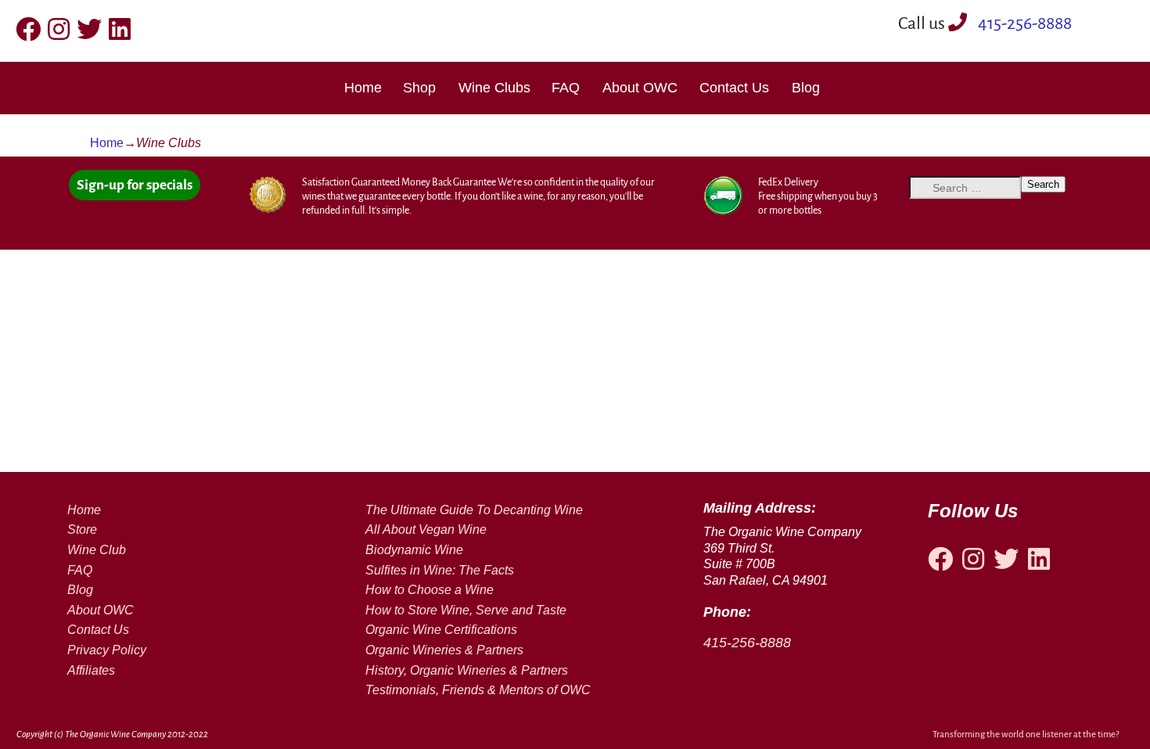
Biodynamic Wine (414, 549)
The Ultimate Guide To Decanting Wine (474, 510)
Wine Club (96, 549)
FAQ (566, 87)
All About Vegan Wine (426, 529)
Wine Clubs (494, 87)
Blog (806, 87)
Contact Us (734, 87)
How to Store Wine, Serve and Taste (465, 610)
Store (82, 529)
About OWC (639, 87)
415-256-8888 (1023, 23)
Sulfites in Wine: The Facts (439, 570)
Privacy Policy (106, 650)
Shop (419, 87)
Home (363, 87)
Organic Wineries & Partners (444, 650)
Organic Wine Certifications (441, 629)
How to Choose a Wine (429, 589)
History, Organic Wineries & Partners (466, 670)
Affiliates (91, 670)
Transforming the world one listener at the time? (1026, 734)
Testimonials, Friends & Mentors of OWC (478, 690)
